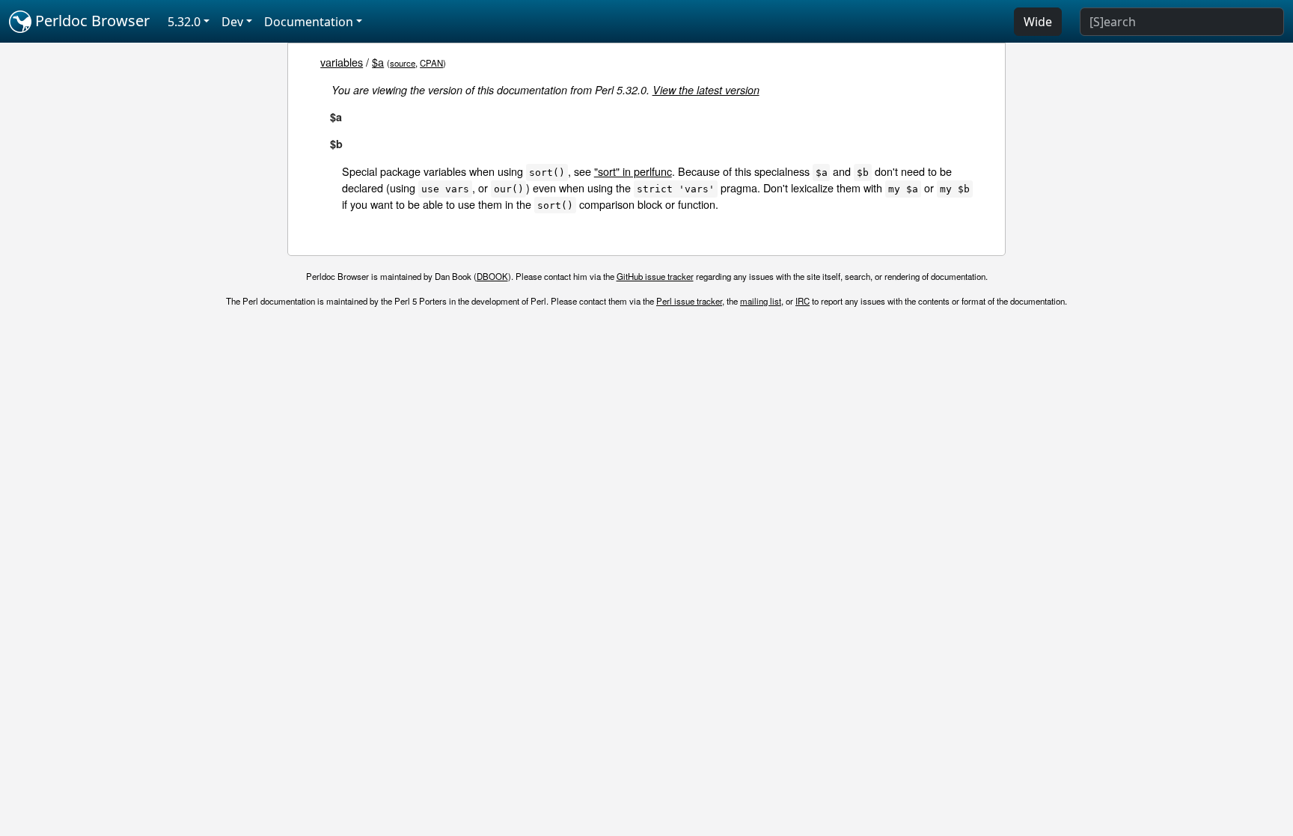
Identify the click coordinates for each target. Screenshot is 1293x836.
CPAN (431, 63)
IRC (802, 301)
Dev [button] (232, 21)
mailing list (760, 301)
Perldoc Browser (90, 20)
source (402, 63)
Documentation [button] (308, 21)
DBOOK (492, 276)
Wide (1038, 21)
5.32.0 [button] (184, 21)
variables (341, 62)
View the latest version (705, 89)
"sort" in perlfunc (633, 171)
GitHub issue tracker (655, 276)
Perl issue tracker (689, 301)
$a (378, 62)
